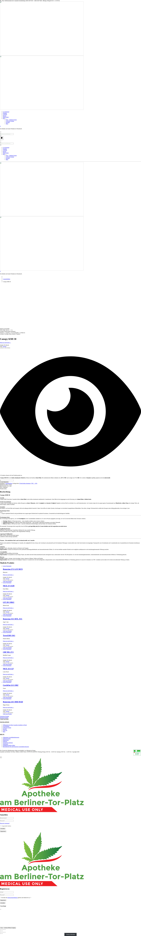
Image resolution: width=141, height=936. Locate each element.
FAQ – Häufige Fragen (11, 119)
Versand (4, 346)
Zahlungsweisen (7, 738)
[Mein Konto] (0, 131)
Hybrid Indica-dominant (25, 483)
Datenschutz (6, 740)
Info (4, 118)
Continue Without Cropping (9, 927)
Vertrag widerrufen (70, 934)
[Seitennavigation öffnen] (1, 138)
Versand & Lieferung (8, 742)
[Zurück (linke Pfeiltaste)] (0, 933)
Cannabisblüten (6, 279)
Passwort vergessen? (5, 823)
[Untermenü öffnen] (5, 154)
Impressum (5, 744)
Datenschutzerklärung (12, 897)
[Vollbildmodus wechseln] (2, 929)
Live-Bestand (6, 111)
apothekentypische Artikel (9, 745)
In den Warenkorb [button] (7, 566)
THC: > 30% (34, 483)
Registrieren (3, 831)
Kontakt (8, 122)
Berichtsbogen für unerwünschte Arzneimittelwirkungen (16, 746)
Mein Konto (6, 117)
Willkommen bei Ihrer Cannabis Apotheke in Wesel (15, 725)
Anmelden (3, 828)
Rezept (4, 115)
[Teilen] (3, 929)
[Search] (0, 135)
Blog (7, 123)
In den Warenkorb (4, 482)
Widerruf (5, 741)
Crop (2, 927)
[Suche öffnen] (0, 142)
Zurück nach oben (4, 719)
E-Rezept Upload (10, 121)
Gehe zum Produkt (7, 581)
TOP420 (5, 114)
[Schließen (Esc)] (5, 929)
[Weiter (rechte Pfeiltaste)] (2, 933)
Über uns (5, 730)
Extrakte (5, 113)
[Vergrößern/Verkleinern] (0, 929)
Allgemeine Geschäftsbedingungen (11, 737)
